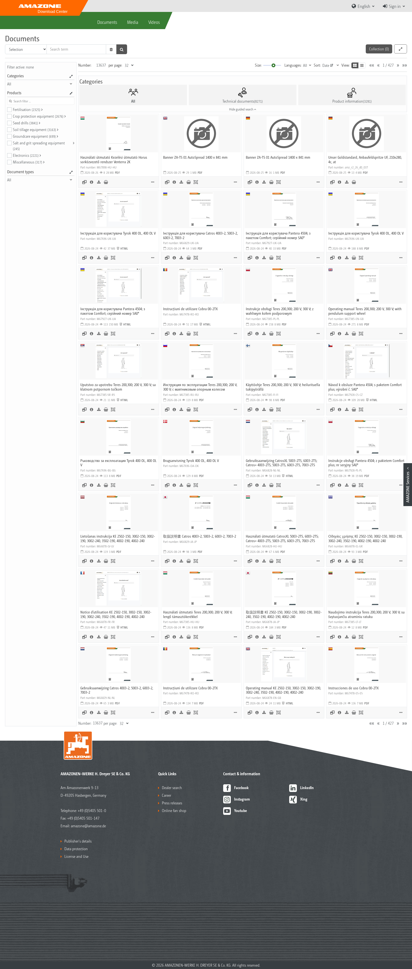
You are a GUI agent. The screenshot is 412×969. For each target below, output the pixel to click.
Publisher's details (78, 840)
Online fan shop (174, 810)
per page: (115, 65)
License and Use (76, 856)
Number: (84, 65)
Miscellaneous (27, 161)
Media (132, 22)
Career (166, 795)
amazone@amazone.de (88, 825)
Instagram (242, 798)
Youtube (240, 810)
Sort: (317, 65)
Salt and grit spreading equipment (39, 145)
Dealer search (172, 787)
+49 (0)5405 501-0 (92, 810)
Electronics (26, 155)
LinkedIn (307, 787)
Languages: (292, 65)
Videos (154, 22)
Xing (303, 798)
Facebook (241, 787)
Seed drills (25, 122)
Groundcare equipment (34, 136)
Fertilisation (26, 109)
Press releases (172, 802)
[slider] (273, 65)
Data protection (76, 848)
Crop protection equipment (38, 116)
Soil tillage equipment (34, 129)
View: (345, 65)
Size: (258, 65)
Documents (107, 22)
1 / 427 (388, 65)
